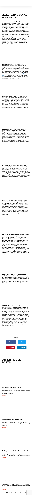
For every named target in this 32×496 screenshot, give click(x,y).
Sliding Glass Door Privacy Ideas (11, 387)
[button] (29, 3)
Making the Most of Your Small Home (12, 419)
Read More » (4, 395)
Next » (24, 492)
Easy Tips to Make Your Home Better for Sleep (15, 481)
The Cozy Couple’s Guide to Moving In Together (16, 451)
